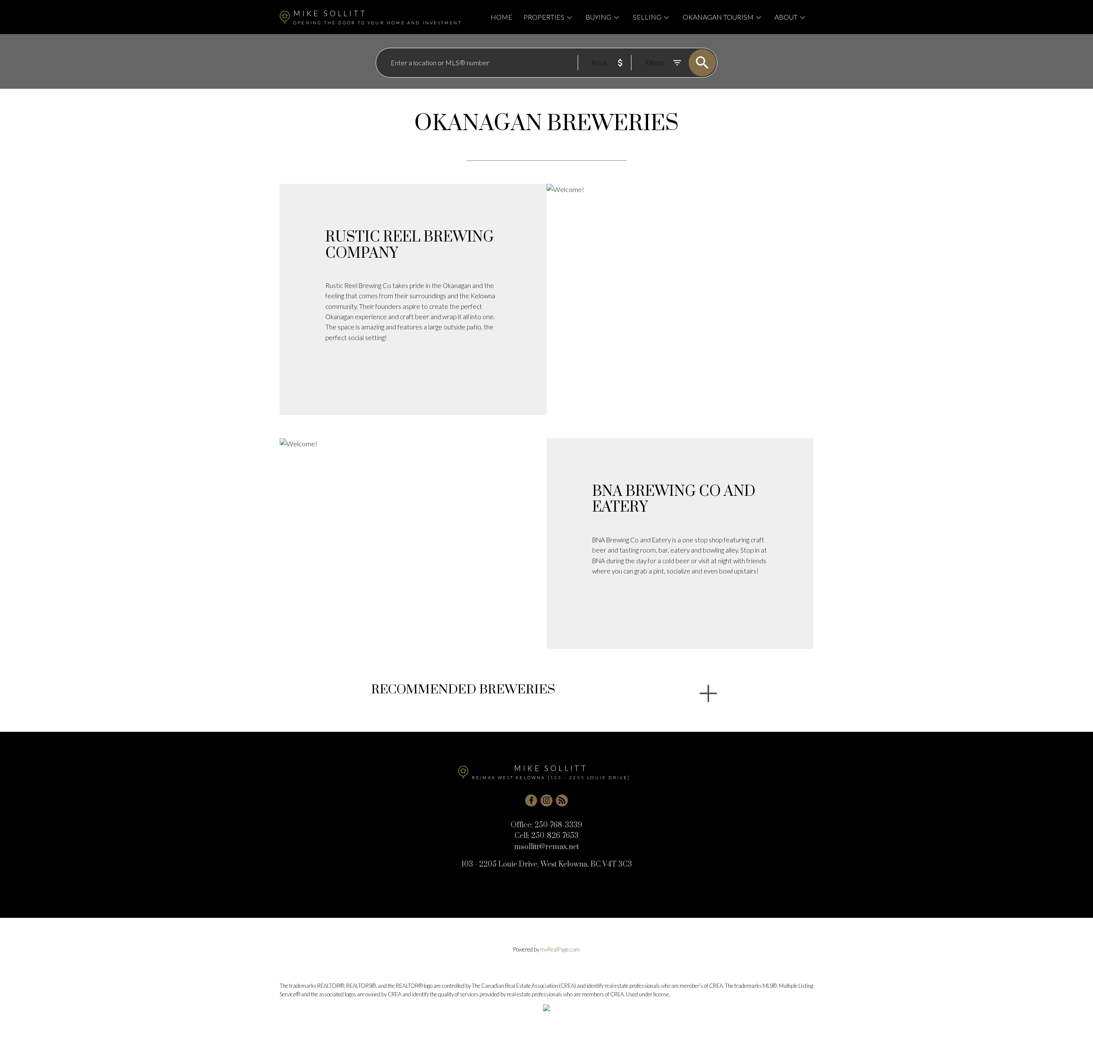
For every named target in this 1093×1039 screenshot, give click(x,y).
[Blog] (562, 800)
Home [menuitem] (501, 17)
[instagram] (546, 800)
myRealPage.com (560, 949)
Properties (543, 17)
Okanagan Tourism (718, 17)
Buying (598, 17)
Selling (647, 17)
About (786, 17)
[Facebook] (531, 800)
